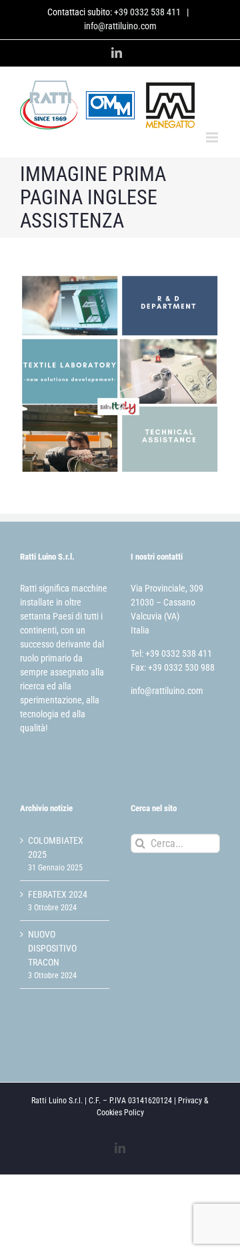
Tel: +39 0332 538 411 (171, 653)
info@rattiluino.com (120, 26)
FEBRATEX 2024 (57, 894)
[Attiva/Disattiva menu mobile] (213, 137)
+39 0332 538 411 (147, 12)
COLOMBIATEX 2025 (55, 847)
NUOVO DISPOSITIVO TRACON (52, 948)
